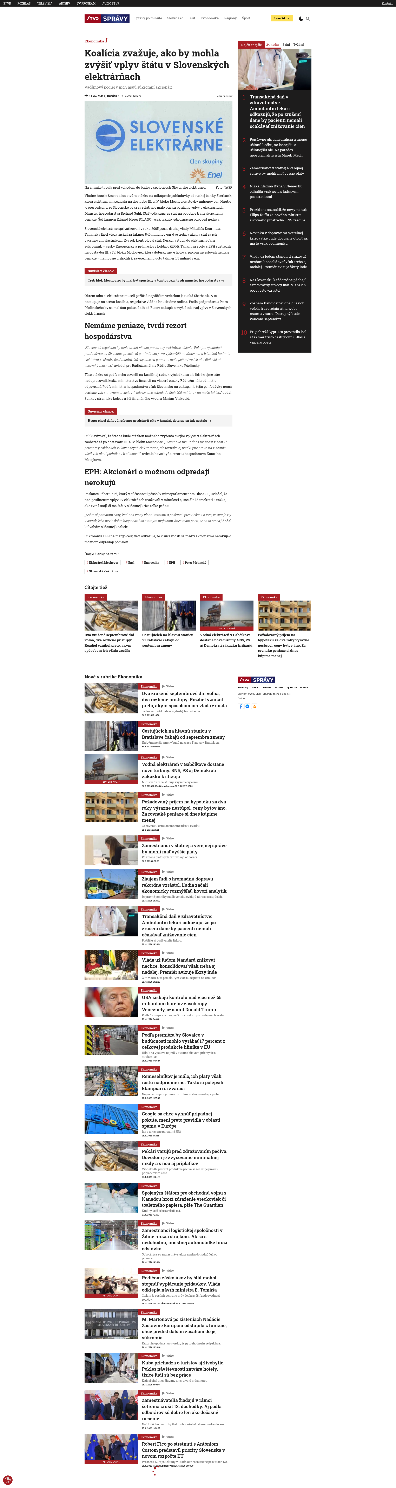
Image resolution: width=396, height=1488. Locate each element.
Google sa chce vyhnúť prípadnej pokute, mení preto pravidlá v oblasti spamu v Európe (181, 1120)
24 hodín (272, 44)
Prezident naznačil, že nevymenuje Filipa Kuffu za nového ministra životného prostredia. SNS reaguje (279, 214)
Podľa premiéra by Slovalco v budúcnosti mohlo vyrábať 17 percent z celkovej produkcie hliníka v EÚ (183, 1041)
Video (170, 686)
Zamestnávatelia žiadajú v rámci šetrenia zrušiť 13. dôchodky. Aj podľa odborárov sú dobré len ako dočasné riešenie (182, 1409)
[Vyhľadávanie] (307, 18)
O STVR (304, 687)
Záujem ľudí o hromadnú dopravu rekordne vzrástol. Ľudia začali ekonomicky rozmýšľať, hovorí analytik (184, 885)
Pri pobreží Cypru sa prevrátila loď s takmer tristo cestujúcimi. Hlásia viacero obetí (278, 337)
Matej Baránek (108, 96)
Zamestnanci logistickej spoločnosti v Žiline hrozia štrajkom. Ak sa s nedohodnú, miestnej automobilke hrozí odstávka (184, 1239)
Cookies (241, 698)
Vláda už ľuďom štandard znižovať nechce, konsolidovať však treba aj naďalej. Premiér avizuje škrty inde (278, 261)
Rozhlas (24, 3)
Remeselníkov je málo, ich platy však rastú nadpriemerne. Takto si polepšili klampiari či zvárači (182, 1082)
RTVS (92, 96)
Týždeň (298, 44)
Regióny (230, 18)
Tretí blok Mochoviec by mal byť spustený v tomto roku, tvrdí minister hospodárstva (154, 280)
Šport (246, 18)
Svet (192, 18)
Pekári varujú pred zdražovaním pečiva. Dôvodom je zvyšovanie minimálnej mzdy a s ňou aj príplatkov (184, 1157)
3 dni (286, 44)
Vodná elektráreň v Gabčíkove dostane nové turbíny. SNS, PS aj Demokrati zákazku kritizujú (226, 640)
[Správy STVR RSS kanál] (254, 708)
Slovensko (175, 18)
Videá (254, 687)
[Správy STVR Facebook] (241, 708)
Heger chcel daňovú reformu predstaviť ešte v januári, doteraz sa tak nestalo (147, 420)
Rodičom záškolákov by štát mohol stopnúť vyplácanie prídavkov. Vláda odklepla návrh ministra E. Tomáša (181, 1284)
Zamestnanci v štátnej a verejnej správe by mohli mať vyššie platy (277, 171)
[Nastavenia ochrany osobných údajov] (8, 1480)
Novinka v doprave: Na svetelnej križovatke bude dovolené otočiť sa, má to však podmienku (279, 238)
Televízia (44, 3)
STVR (7, 3)
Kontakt (387, 3)
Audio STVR (110, 3)
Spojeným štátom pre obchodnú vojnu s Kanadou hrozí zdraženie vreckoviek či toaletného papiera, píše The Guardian (184, 1199)
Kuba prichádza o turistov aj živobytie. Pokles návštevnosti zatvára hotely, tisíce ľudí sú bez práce (183, 1369)
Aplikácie (292, 687)
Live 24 (279, 18)
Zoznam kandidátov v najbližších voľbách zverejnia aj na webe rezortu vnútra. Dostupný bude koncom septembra (277, 311)
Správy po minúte (148, 18)
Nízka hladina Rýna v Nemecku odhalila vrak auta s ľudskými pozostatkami (276, 191)
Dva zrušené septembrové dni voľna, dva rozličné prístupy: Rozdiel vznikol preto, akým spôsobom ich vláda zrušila (109, 642)
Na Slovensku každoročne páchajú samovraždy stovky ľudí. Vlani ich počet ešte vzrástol (278, 285)
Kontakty (243, 687)
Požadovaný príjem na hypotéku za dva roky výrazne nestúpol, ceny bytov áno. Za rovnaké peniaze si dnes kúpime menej (283, 645)
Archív (64, 3)
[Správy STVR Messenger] (247, 708)
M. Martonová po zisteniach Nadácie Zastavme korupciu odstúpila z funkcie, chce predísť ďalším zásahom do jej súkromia (184, 1328)
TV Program (86, 3)
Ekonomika (210, 18)
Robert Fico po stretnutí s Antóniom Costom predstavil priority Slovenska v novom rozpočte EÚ (183, 1450)
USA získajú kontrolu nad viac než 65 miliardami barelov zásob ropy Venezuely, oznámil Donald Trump (182, 1003)
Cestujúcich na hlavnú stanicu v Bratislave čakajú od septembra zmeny (167, 640)
